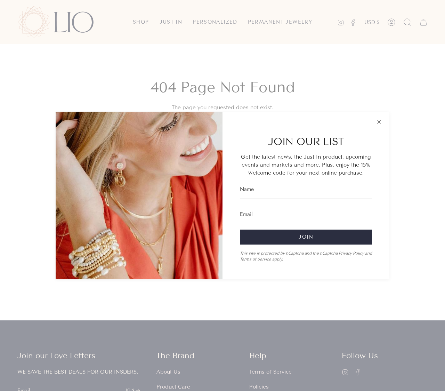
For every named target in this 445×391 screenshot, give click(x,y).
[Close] (378, 122)
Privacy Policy (351, 253)
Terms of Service (255, 259)
